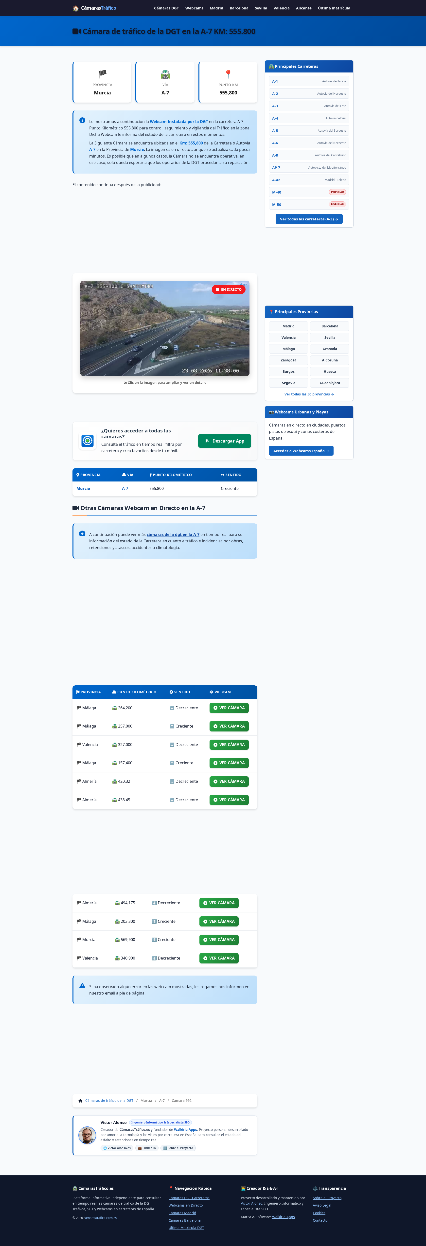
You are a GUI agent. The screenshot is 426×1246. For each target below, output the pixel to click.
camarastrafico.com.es (100, 1217)
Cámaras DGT (166, 7)
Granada (330, 348)
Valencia (282, 7)
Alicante (304, 7)
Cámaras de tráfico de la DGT (109, 1100)
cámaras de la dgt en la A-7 (173, 534)
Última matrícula (334, 7)
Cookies (319, 1212)
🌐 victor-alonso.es (117, 1148)
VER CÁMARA (232, 708)
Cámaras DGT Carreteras (189, 1197)
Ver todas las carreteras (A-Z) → (309, 218)
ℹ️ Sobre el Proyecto (178, 1148)
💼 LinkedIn (147, 1148)
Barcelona (239, 7)
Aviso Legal (322, 1205)
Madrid (216, 7)
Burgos (289, 371)
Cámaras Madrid (182, 1212)
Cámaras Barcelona (185, 1220)
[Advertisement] (164, 230)
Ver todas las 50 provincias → (309, 394)
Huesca (330, 371)
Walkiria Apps (185, 1129)
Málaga (289, 348)
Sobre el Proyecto (327, 1197)
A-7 (125, 488)
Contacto (320, 1220)
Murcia (83, 488)
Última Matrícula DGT (186, 1227)
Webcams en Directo (186, 1205)
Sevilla (261, 7)
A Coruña (330, 360)
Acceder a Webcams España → (301, 450)
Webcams (194, 7)
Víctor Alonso (251, 1203)
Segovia (288, 382)
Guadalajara (330, 382)
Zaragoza (288, 360)
